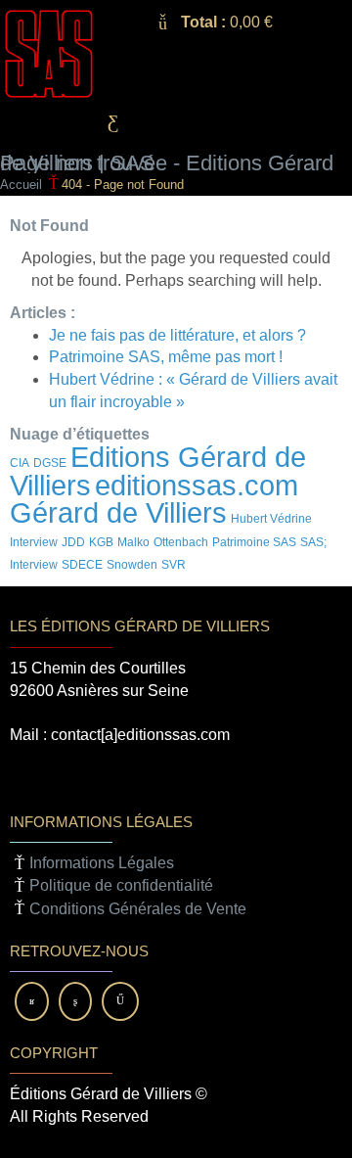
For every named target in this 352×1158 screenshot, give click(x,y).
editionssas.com (196, 485)
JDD (73, 542)
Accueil (21, 184)
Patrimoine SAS (254, 542)
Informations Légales (101, 863)
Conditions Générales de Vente (137, 909)
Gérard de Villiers (118, 512)
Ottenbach (181, 542)
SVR (173, 565)
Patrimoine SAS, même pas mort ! (166, 356)
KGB (101, 542)
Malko (133, 542)
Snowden (132, 565)
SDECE (82, 565)
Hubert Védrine (271, 519)
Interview (34, 542)
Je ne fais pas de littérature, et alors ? (177, 335)
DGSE (49, 463)
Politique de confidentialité (121, 885)
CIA (19, 463)
